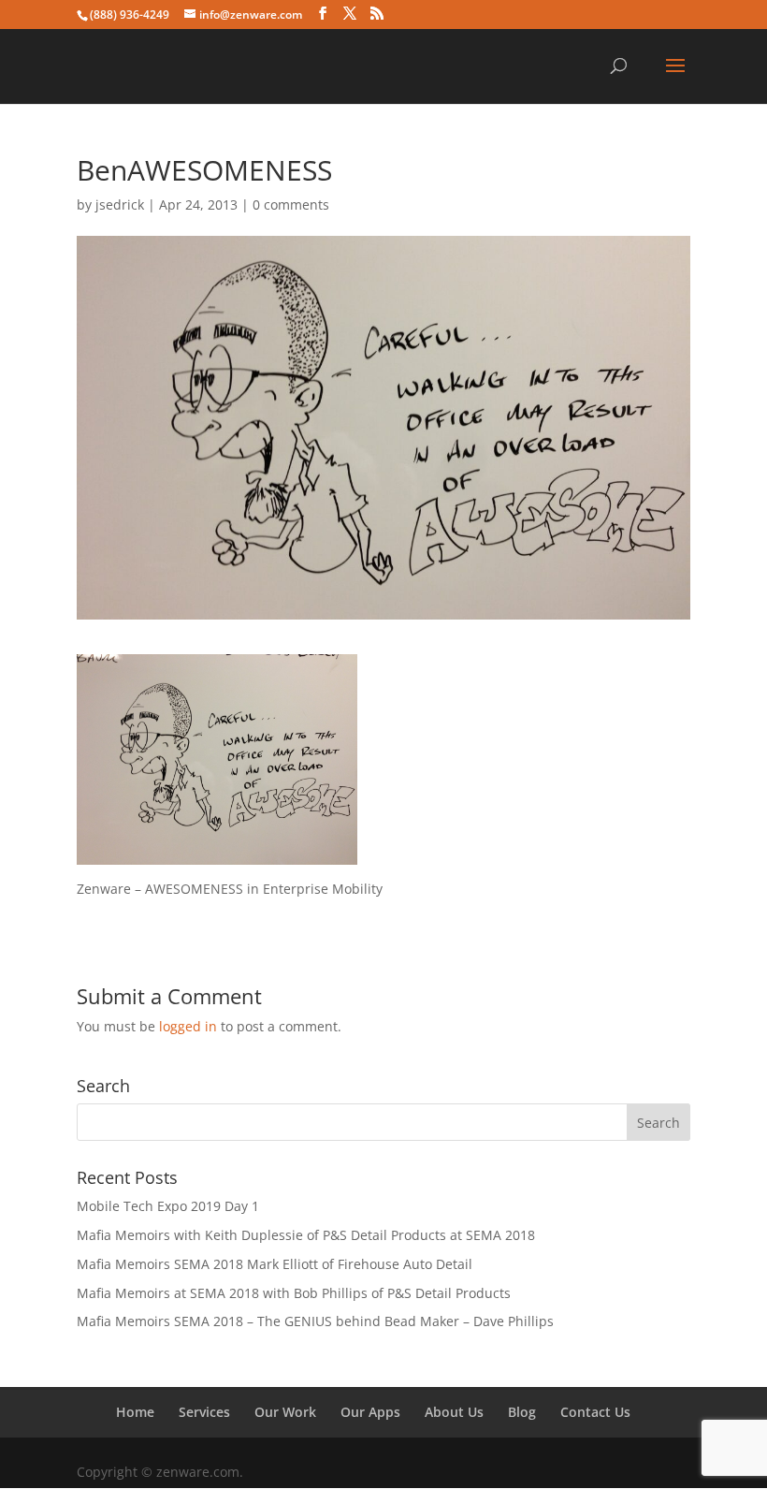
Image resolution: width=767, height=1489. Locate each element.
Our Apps (370, 1412)
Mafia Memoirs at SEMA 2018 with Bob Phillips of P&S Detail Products (294, 1293)
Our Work (285, 1412)
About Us (454, 1412)
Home (135, 1412)
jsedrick (119, 204)
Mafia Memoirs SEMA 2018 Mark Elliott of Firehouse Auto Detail (274, 1264)
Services (204, 1412)
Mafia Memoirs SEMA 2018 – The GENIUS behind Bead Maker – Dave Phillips (315, 1321)
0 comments (291, 204)
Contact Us (595, 1412)
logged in (188, 1026)
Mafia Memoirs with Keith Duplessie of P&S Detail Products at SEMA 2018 (306, 1235)
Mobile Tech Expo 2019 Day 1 (168, 1206)
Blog (522, 1412)
